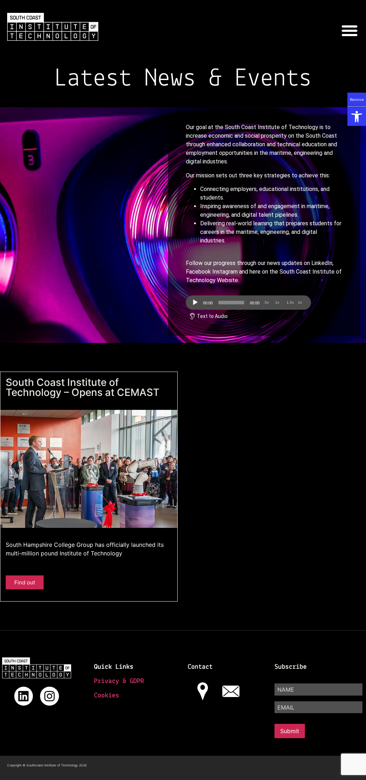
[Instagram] (49, 696)
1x (277, 302)
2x (300, 302)
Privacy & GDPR (119, 681)
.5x (266, 302)
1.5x (290, 302)
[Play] (195, 302)
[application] (248, 302)
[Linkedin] (23, 696)
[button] (356, 116)
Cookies (106, 695)
